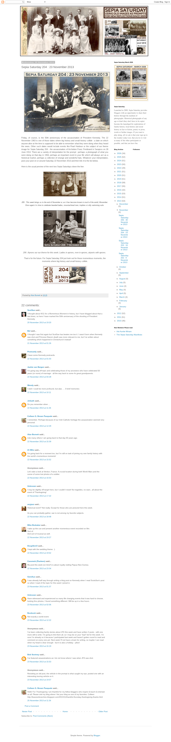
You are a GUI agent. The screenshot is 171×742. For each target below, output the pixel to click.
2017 (119, 186)
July (121, 282)
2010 (119, 321)
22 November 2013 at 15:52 (39, 460)
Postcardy (32, 352)
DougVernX (32, 546)
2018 (119, 182)
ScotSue (31, 310)
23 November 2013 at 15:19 (39, 646)
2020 (119, 175)
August (122, 279)
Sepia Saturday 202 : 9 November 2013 (123, 257)
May (121, 290)
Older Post (103, 711)
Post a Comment (32, 706)
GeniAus (31, 577)
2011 (119, 317)
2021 (119, 171)
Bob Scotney (33, 654)
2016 (119, 190)
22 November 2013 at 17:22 (39, 496)
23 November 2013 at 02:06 (39, 605)
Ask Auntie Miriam (124, 331)
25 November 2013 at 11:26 (39, 700)
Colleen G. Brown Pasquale (39, 416)
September (124, 273)
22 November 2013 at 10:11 (39, 392)
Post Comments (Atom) (43, 716)
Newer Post (27, 711)
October (122, 267)
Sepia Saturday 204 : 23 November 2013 (123, 232)
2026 (119, 153)
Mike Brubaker (33, 525)
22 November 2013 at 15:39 (39, 441)
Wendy (30, 385)
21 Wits (30, 450)
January (122, 306)
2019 (119, 179)
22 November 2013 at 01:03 (39, 359)
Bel (28, 331)
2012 (119, 313)
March (122, 297)
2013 (119, 201)
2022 (119, 168)
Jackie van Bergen (35, 367)
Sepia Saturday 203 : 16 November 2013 (123, 245)
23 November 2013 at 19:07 (39, 680)
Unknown (31, 486)
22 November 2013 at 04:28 (39, 377)
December (123, 204)
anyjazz (30, 504)
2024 (119, 160)
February (123, 301)
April (121, 293)
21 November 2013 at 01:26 (39, 343)
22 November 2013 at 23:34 (39, 568)
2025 (119, 157)
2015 (119, 193)
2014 (119, 197)
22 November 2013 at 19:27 (39, 537)
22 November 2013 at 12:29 (39, 426)
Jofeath (30, 401)
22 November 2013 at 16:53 (39, 478)
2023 (119, 164)
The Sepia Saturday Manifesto (129, 335)
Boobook (31, 613)
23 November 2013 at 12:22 (39, 620)
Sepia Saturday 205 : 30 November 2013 (123, 219)
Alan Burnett (33, 434)
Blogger (97, 735)
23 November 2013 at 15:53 (39, 662)
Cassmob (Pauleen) (36, 561)
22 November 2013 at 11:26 (39, 408)
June (121, 286)
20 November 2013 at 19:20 (39, 322)
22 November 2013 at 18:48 (39, 517)
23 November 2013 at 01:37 (39, 586)
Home (65, 711)
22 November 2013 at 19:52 (39, 553)
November (123, 210)
